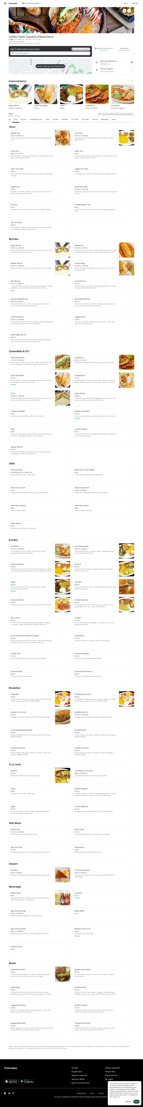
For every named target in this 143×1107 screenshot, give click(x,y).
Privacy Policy (81, 1093)
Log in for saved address (81, 49)
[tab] (15, 119)
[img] (50, 66)
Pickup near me (111, 1075)
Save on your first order (81, 1083)
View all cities (110, 1072)
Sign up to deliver (78, 1079)
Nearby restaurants (112, 1068)
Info (39, 39)
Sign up (135, 3)
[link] (124, 11)
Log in (126, 3)
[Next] (132, 81)
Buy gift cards (77, 1072)
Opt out (128, 1102)
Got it (136, 1102)
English (110, 1079)
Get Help (75, 1068)
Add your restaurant (79, 1075)
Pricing (101, 1093)
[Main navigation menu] (5, 3)
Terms (92, 1093)
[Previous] (128, 81)
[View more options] (129, 11)
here (118, 1097)
